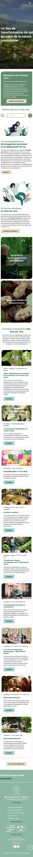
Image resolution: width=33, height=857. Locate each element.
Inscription (9, 399)
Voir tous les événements (16, 764)
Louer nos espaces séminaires (16, 813)
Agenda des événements (16, 101)
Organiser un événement (14, 810)
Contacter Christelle (13, 818)
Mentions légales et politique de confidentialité (16, 853)
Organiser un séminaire (10, 231)
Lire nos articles (12, 815)
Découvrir (6, 172)
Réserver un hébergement (15, 807)
